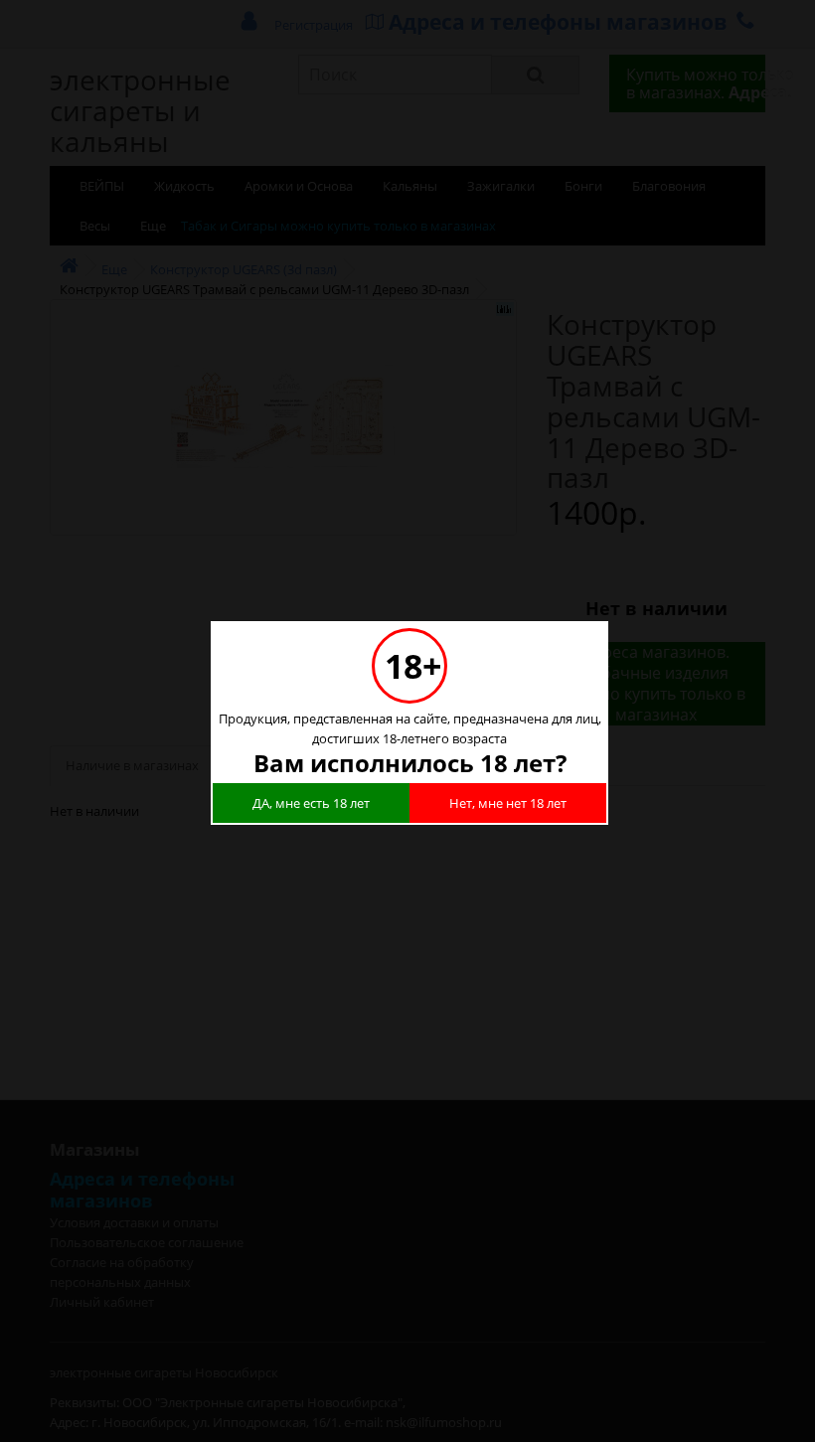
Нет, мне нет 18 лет (508, 803)
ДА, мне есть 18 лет (311, 803)
